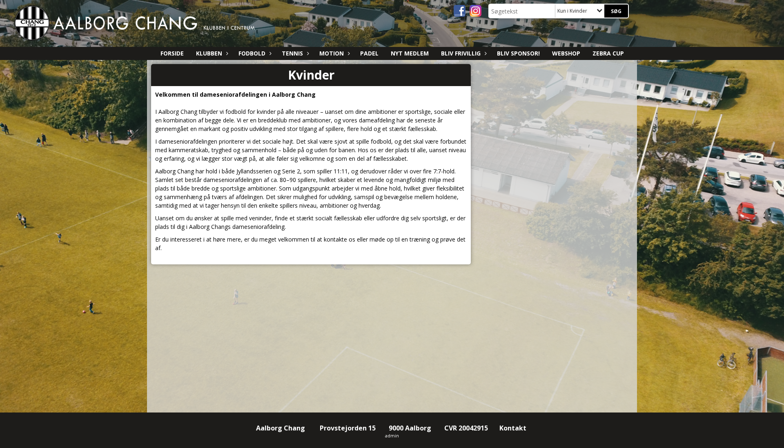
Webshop (566, 53)
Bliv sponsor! (518, 53)
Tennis (292, 53)
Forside (172, 53)
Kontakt (513, 428)
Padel (369, 53)
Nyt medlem (410, 53)
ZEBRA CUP (608, 53)
